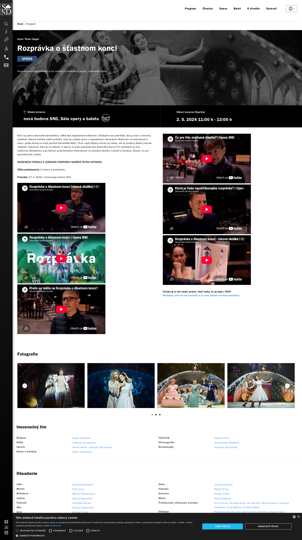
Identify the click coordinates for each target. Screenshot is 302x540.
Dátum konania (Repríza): (190, 112)
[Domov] (12, 9)
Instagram (6, 527)
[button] (106, 536)
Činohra (208, 9)
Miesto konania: (37, 112)
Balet (237, 9)
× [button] (298, 517)
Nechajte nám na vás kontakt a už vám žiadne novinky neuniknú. (201, 296)
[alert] (151, 526)
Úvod (20, 24)
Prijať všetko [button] (222, 526)
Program (190, 9)
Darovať (271, 9)
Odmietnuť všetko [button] (268, 526)
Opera (223, 9)
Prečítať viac (55, 526)
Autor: (20, 39)
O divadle (253, 9)
